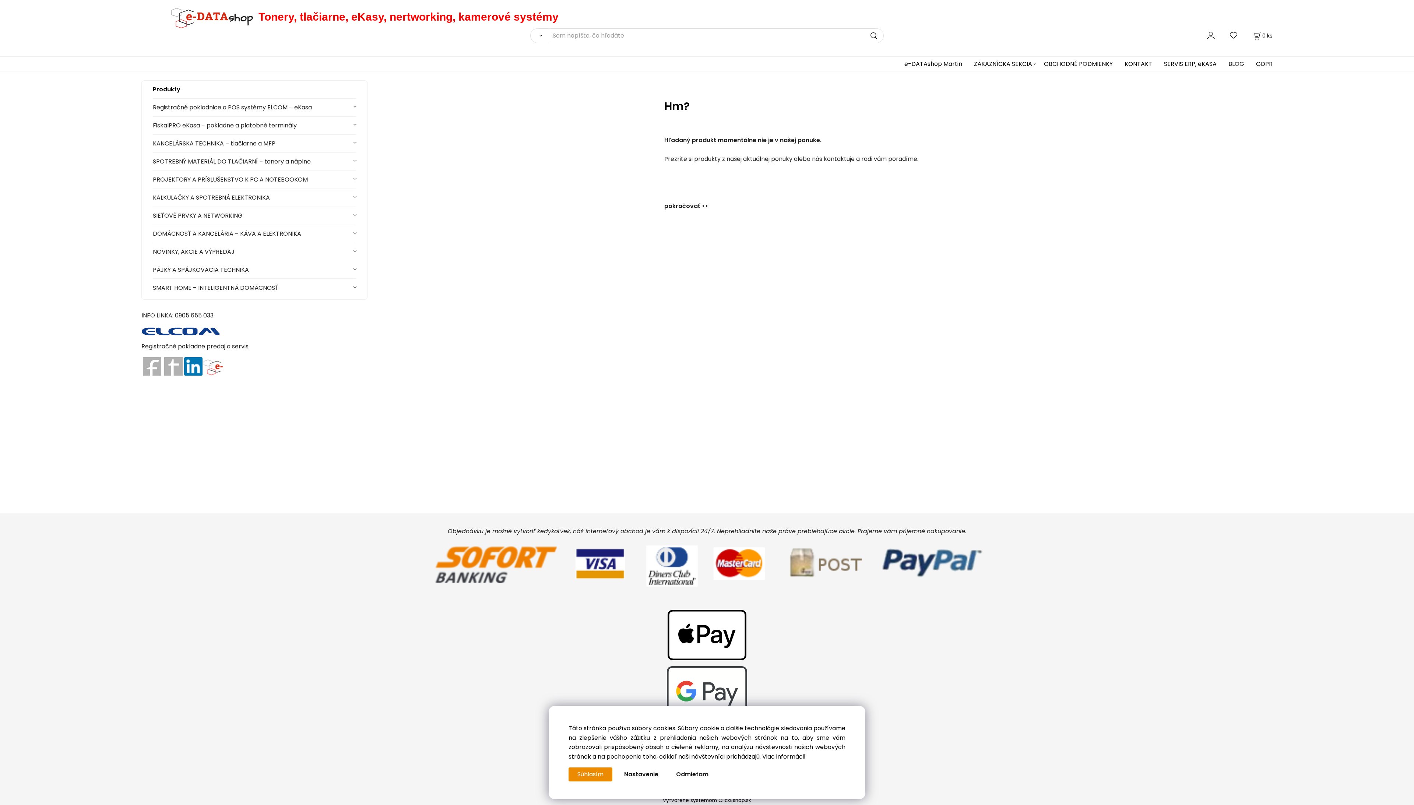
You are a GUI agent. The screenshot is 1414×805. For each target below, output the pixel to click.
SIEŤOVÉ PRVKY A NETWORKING (198, 215)
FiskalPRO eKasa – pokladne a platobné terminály (225, 125)
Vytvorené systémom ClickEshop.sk (707, 800)
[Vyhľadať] (539, 35)
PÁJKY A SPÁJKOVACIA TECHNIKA (201, 270)
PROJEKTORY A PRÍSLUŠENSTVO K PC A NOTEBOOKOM (230, 179)
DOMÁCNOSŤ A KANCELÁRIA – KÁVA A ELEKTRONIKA (227, 233)
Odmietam (692, 774)
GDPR (1264, 64)
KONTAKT (1138, 64)
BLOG (1236, 64)
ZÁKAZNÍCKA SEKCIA (1003, 64)
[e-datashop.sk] (199, 17)
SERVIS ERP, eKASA (1190, 64)
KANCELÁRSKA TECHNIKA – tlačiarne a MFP (214, 143)
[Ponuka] (213, 366)
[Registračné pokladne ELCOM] (181, 331)
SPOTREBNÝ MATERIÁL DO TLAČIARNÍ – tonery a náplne (232, 161)
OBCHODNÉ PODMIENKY (1078, 64)
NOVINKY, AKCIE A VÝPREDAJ (194, 251)
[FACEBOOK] (152, 366)
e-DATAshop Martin (933, 64)
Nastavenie (641, 774)
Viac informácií (784, 756)
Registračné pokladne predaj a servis (195, 346)
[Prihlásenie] (1211, 35)
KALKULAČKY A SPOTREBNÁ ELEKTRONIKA (211, 197)
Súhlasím (590, 774)
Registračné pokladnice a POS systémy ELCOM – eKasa (232, 107)
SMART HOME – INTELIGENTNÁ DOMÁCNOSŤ (215, 288)
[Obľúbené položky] (1234, 35)
